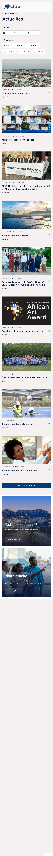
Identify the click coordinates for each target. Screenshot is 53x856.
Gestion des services (48, 853)
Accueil (4, 13)
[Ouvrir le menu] (46, 7)
